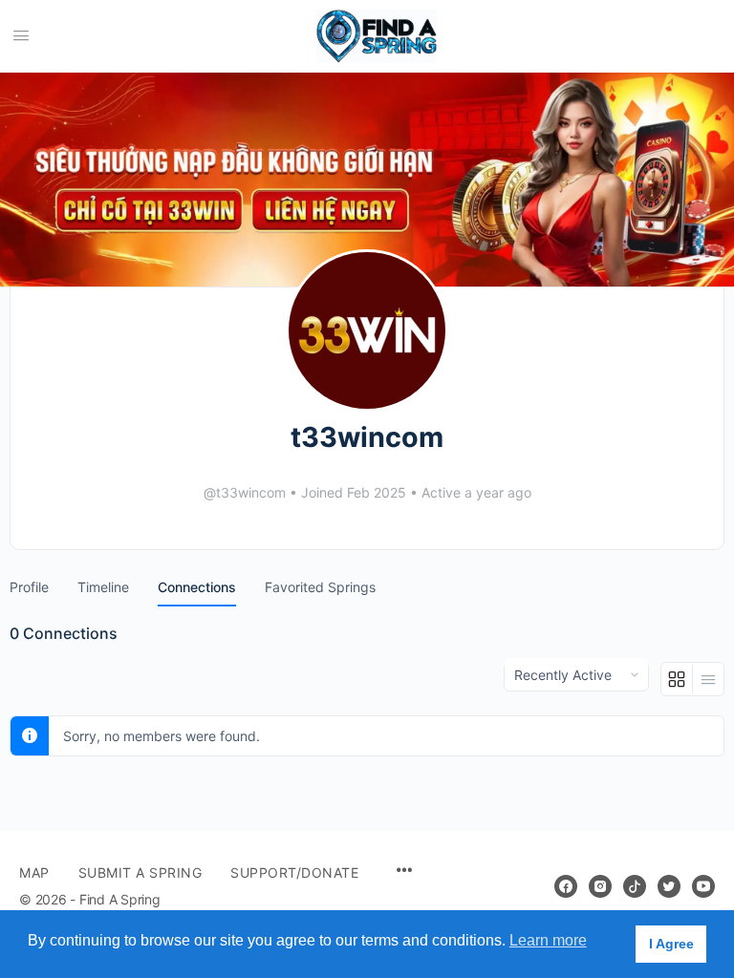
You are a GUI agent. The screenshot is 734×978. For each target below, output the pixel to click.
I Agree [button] (671, 943)
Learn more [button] (548, 940)
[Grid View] (677, 679)
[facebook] (565, 886)
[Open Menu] (21, 35)
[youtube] (703, 886)
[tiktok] (634, 886)
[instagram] (600, 886)
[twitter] (669, 886)
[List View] (708, 679)
